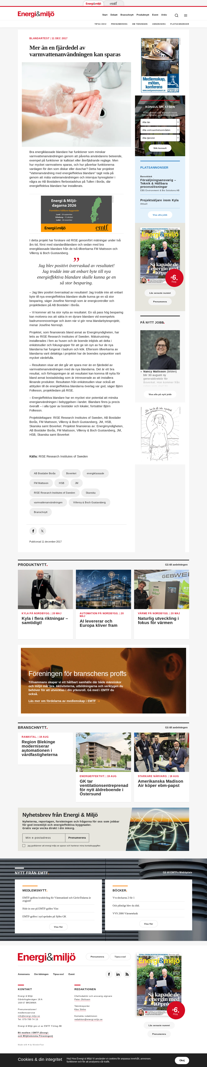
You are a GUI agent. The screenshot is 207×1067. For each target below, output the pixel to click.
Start (104, 14)
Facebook (109, 974)
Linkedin (118, 974)
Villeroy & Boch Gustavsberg (89, 502)
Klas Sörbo (80, 1009)
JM (76, 483)
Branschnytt (127, 14)
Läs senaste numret (160, 293)
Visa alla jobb (160, 215)
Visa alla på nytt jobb (160, 394)
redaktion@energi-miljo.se (88, 1019)
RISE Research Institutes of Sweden (54, 493)
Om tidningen (140, 24)
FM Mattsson (41, 483)
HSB (61, 483)
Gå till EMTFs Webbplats (177, 872)
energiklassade (95, 473)
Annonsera (159, 24)
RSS (127, 974)
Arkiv (164, 14)
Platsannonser (179, 24)
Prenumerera (119, 24)
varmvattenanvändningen (48, 502)
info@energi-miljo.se (29, 1016)
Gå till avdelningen (176, 564)
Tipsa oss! (101, 24)
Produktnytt (143, 14)
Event (155, 14)
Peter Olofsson (82, 999)
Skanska (91, 493)
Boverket (71, 473)
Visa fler (58, 927)
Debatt (113, 14)
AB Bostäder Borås (45, 473)
